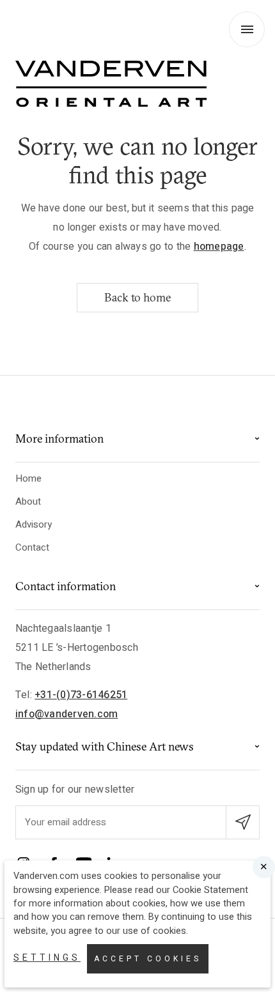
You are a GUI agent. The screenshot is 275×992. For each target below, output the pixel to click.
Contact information (65, 586)
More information (59, 438)
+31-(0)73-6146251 (81, 695)
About (28, 501)
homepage (219, 246)
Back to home (137, 297)
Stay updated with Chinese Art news (104, 746)
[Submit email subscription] (243, 822)
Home (28, 478)
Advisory (33, 524)
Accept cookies (147, 959)
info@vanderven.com (66, 714)
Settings (47, 958)
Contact (32, 547)
